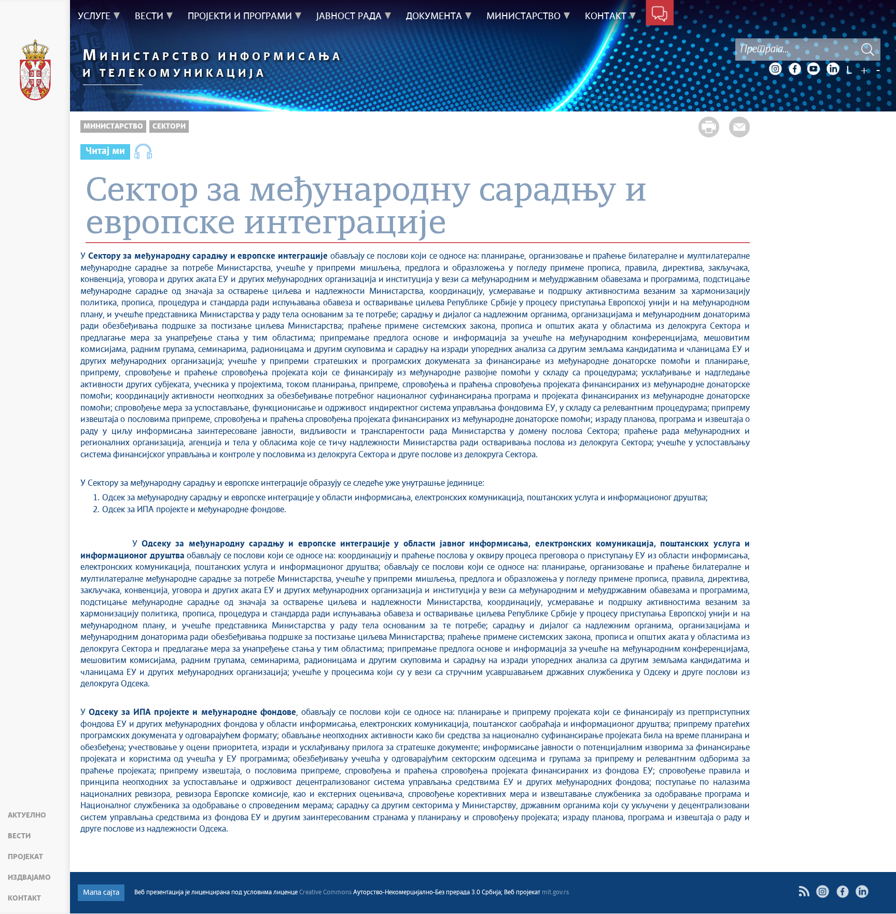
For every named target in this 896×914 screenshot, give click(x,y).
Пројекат (25, 857)
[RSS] (803, 891)
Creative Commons (325, 893)
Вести (19, 836)
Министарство (113, 126)
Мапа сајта (101, 892)
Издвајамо (29, 877)
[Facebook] (794, 69)
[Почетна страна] (35, 71)
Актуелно (27, 815)
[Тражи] (867, 49)
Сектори (169, 126)
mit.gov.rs (555, 893)
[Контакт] (660, 14)
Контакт (24, 898)
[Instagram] (775, 69)
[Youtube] (813, 69)
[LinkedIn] (833, 69)
